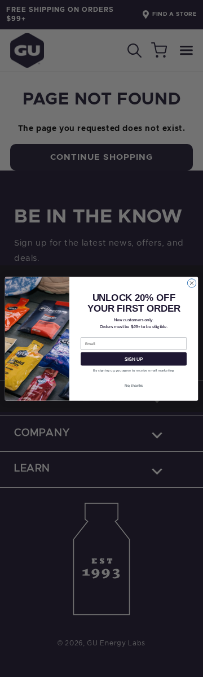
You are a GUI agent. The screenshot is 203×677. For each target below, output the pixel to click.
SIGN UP (134, 358)
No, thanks (134, 385)
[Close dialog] (191, 282)
